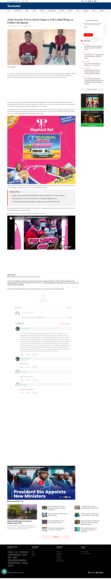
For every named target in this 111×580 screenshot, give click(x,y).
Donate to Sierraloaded (17, 284)
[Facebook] (82, 1)
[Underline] (27, 317)
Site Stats (58, 557)
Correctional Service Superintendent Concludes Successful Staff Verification (36, 202)
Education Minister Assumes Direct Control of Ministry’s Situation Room (34, 198)
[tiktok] (86, 1)
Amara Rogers (11, 67)
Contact (23, 1)
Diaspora (86, 10)
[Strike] (29, 317)
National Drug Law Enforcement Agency (18, 276)
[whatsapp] (97, 1)
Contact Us (59, 559)
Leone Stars (24, 562)
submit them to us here (63, 283)
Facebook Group (32, 281)
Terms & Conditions (86, 553)
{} (41, 317)
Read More (55, 537)
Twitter (40, 281)
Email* (85, 27)
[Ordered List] (31, 317)
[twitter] (88, 1)
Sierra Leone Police (35, 276)
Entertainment (51, 10)
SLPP (9, 557)
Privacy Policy (84, 551)
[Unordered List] (33, 317)
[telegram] (90, 1)
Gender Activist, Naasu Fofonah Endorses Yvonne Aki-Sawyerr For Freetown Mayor (38, 195)
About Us (58, 551)
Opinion (102, 10)
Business (70, 10)
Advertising (59, 553)
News (8, 10)
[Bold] (23, 317)
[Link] (40, 317)
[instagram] (84, 1)
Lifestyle (62, 10)
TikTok (57, 281)
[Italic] (25, 317)
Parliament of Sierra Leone (14, 562)
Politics (42, 10)
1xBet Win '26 (17, 10)
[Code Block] (37, 317)
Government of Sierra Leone (14, 554)
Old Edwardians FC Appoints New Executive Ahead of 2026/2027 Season (94, 56)
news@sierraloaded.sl (49, 283)
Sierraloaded (16, 281)
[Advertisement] (76, 5)
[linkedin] (92, 1)
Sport (77, 10)
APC (16, 552)
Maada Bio (10, 552)
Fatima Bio (10, 565)
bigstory (25, 554)
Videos (34, 10)
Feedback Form (60, 560)
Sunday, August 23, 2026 (13, 1)
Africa (93, 10)
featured (15, 557)
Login (69, 307)
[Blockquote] (35, 317)
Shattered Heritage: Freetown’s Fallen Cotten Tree (19, 522)
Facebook (24, 281)
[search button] (27, 1)
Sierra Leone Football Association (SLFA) (17, 560)
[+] (44, 317)
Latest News (87, 41)
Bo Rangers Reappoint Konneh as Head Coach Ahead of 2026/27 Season (93, 47)
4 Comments (29, 26)
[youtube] (95, 1)
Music (27, 10)
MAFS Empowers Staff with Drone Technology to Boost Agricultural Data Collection (92, 71)
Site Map (58, 555)
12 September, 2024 (12, 26)
